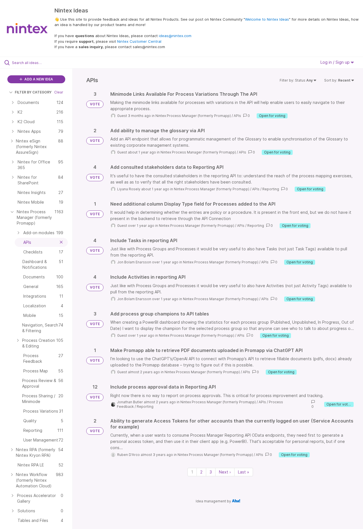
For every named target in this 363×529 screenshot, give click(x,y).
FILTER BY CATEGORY (33, 92)
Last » (243, 472)
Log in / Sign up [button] (335, 62)
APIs (237, 116)
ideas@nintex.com (175, 35)
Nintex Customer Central (139, 41)
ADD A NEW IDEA (38, 79)
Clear (58, 92)
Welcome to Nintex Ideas (267, 19)
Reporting (270, 189)
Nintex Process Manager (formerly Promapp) (193, 116)
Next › (225, 472)
